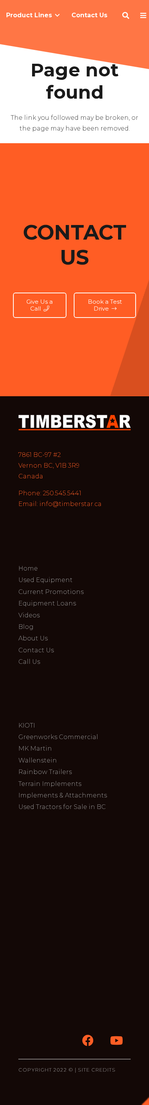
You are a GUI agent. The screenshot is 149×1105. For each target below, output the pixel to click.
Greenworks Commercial (58, 737)
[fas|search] (127, 15)
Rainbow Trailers (45, 772)
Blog (26, 626)
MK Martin (35, 748)
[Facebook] (87, 1040)
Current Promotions (51, 592)
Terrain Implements (49, 783)
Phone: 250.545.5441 (49, 493)
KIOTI (26, 725)
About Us (33, 638)
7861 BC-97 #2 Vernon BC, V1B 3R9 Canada (48, 465)
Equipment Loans (47, 603)
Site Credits (97, 1070)
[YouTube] (116, 1040)
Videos (29, 615)
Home (28, 568)
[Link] (74, 422)
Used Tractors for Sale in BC (62, 807)
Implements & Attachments (62, 795)
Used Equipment (45, 580)
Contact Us (36, 650)
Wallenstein (37, 760)
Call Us (29, 661)
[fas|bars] (144, 15)
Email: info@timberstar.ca (60, 504)
